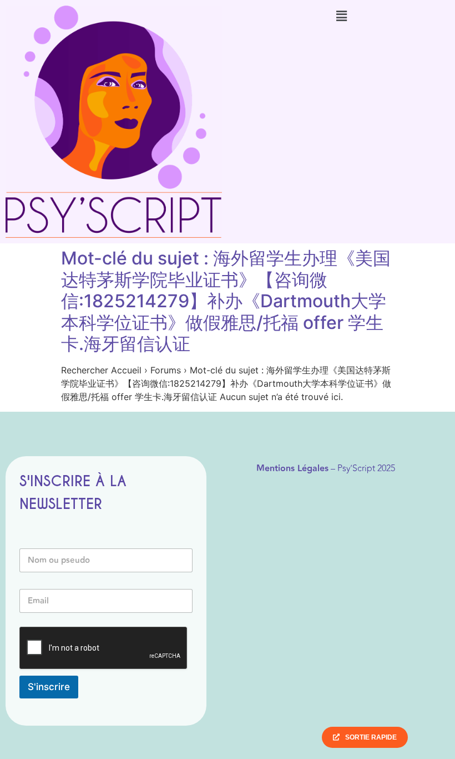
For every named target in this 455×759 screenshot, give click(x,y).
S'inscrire (49, 686)
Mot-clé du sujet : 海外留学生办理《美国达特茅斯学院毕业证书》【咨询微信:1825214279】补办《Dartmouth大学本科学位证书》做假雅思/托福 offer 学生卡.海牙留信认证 (226, 300)
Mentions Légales (292, 469)
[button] (341, 16)
